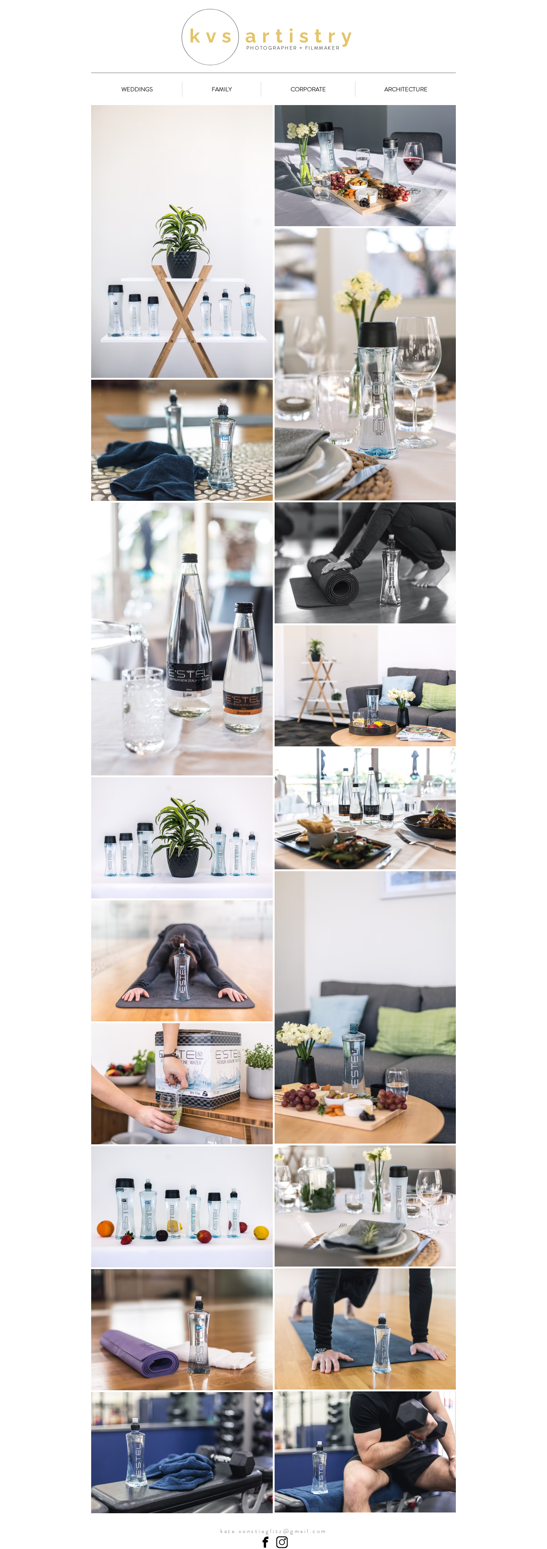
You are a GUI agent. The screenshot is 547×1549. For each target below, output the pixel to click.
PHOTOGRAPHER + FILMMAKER (293, 47)
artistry (301, 36)
